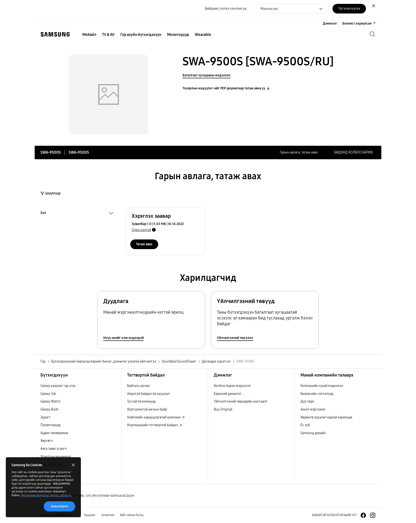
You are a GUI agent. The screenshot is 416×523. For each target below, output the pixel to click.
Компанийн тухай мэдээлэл (321, 386)
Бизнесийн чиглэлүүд (316, 394)
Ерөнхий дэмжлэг (227, 394)
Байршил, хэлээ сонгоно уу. (226, 9)
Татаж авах (144, 244)
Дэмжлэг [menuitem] (330, 23)
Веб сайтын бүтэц (131, 515)
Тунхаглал (107, 515)
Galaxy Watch (50, 401)
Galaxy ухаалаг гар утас (58, 386)
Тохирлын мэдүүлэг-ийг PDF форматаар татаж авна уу (223, 88)
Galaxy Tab (48, 394)
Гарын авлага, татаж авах (299, 152)
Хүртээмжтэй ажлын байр (147, 409)
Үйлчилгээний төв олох (235, 338)
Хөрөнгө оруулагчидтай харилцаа (326, 417)
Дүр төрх (307, 401)
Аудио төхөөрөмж (54, 433)
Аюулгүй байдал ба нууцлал (148, 394)
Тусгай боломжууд (141, 401)
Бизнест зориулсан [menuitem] (357, 23)
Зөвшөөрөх (59, 506)
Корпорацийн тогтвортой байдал (153, 425)
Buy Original (223, 409)
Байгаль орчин (138, 386)
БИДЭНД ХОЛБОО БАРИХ (353, 152)
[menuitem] (89, 34)
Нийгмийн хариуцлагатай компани (154, 417)
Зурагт (45, 417)
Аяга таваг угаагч (53, 449)
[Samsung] (55, 34)
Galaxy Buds (49, 409)
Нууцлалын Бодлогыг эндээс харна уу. (46, 495)
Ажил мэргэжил (312, 409)
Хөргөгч (46, 441)
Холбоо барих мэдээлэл (232, 386)
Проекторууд (50, 425)
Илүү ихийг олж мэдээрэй (123, 338)
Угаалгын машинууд (55, 457)
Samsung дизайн (313, 433)
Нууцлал (89, 515)
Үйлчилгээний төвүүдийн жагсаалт (240, 401)
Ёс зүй (305, 425)
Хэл (43, 213)
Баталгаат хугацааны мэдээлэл (206, 75)
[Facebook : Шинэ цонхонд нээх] (363, 515)
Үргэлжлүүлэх (349, 9)
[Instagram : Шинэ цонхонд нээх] (373, 515)
